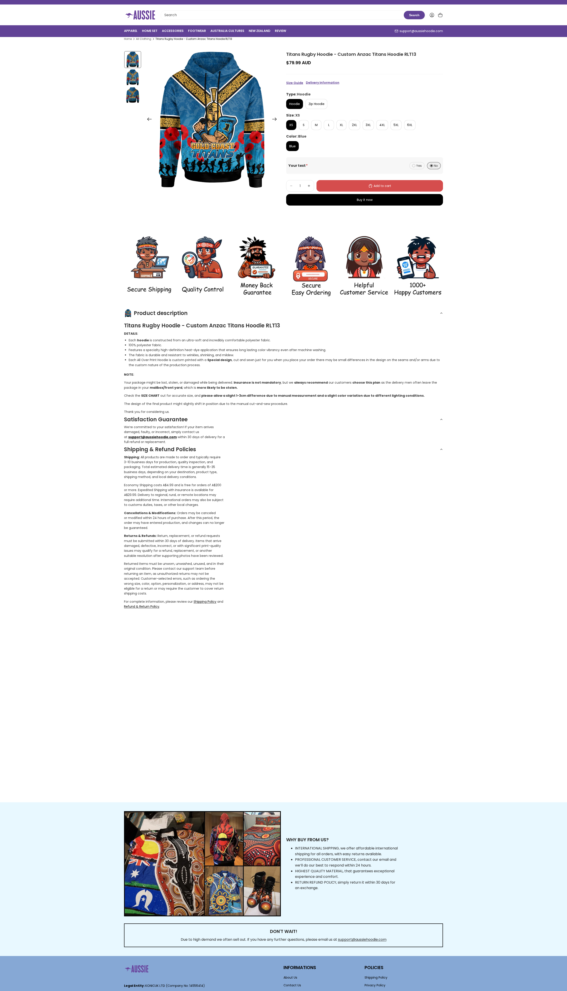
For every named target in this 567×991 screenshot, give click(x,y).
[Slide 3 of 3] (133, 95)
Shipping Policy (205, 601)
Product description (161, 313)
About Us (290, 977)
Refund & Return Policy (141, 606)
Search (414, 15)
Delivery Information (322, 83)
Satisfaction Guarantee (156, 419)
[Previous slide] (148, 120)
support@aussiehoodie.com (421, 31)
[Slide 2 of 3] (133, 77)
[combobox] (282, 15)
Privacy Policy (375, 985)
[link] (149, 266)
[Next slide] (276, 120)
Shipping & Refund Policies (160, 449)
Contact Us (292, 985)
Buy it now (365, 200)
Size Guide (294, 83)
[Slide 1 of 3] (133, 60)
